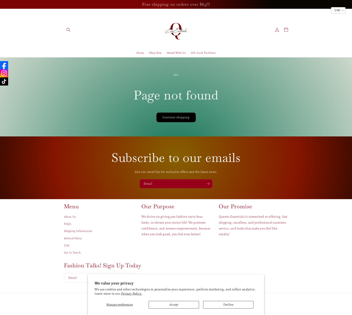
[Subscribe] (208, 184)
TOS (66, 245)
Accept (173, 304)
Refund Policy (73, 238)
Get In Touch (72, 253)
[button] (68, 29)
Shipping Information (78, 231)
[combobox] (338, 10)
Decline (228, 304)
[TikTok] (4, 81)
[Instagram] (4, 73)
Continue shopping (176, 117)
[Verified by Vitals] (45, 294)
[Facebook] (4, 65)
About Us (70, 217)
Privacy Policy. (131, 293)
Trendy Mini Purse (38, 288)
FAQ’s (67, 224)
